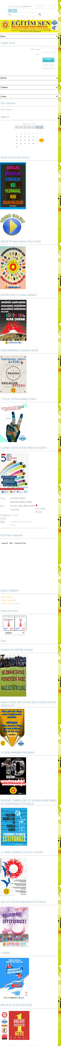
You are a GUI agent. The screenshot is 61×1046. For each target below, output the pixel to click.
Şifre (38, 54)
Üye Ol (9, 6)
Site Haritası (6, 109)
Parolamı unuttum (49, 65)
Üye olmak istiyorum (48, 68)
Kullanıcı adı (35, 49)
